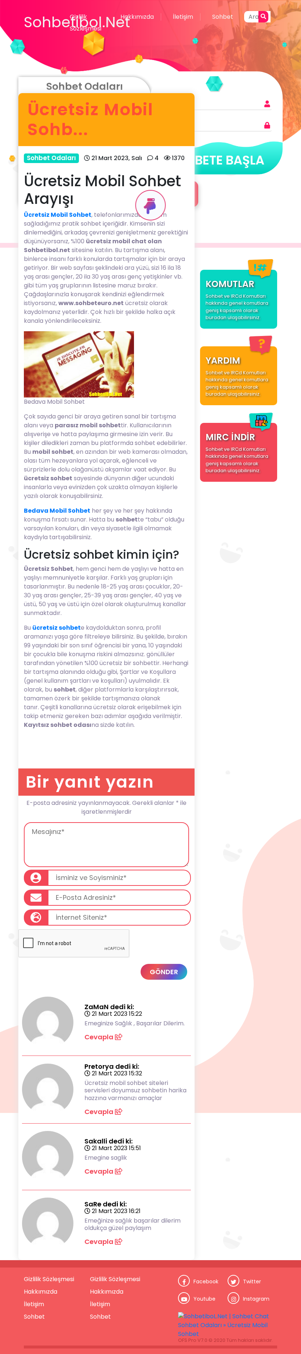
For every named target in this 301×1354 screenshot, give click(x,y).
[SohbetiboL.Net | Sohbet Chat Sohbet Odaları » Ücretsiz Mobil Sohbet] (227, 1325)
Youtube (204, 1298)
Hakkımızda (137, 17)
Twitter (252, 1281)
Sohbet (222, 17)
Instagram (256, 1298)
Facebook (205, 1281)
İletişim (183, 17)
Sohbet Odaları (51, 157)
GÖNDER (164, 971)
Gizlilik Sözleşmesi (85, 23)
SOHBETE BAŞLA (216, 160)
